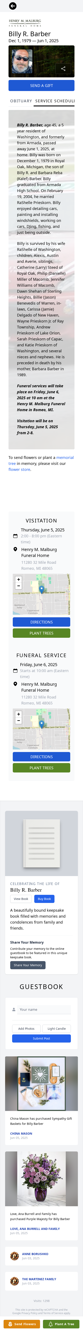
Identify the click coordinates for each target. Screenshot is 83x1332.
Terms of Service (53, 1313)
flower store (19, 469)
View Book (21, 899)
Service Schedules (57, 100)
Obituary (21, 100)
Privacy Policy (29, 1313)
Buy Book (44, 899)
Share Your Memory (28, 965)
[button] (41, 590)
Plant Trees (41, 633)
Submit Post (41, 1038)
